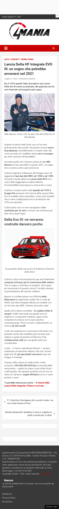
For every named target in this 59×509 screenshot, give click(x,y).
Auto (7, 59)
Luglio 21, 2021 (11, 79)
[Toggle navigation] (6, 48)
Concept (15, 59)
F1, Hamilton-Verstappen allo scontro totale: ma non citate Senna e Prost (30, 402)
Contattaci (46, 474)
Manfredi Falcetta (27, 79)
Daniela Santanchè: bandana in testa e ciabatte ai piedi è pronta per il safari (28, 414)
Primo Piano (27, 59)
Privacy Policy (8, 498)
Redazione (7, 494)
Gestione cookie (51, 507)
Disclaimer (7, 501)
